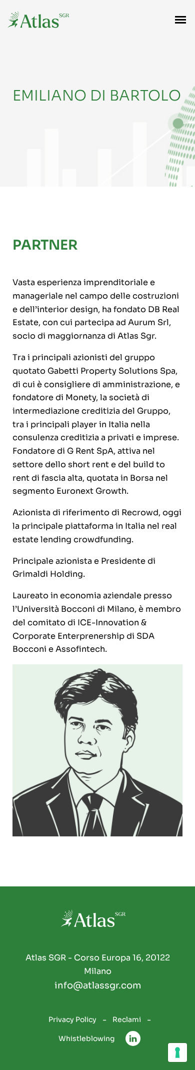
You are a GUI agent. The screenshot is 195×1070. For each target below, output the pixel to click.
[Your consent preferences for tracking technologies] (177, 1052)
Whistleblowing (86, 1038)
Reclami (126, 1019)
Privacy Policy (72, 1019)
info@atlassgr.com (97, 985)
